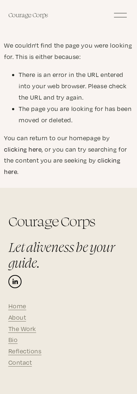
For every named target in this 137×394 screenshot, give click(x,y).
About (17, 317)
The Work (22, 328)
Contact (20, 362)
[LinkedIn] (15, 281)
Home (17, 306)
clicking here (23, 149)
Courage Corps (28, 15)
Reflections (25, 351)
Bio (13, 339)
